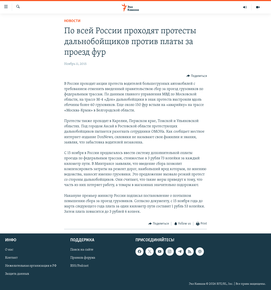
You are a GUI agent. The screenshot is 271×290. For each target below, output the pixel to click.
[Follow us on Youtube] (160, 251)
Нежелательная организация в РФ (31, 266)
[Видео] (258, 7)
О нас (9, 249)
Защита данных (17, 274)
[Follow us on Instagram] (170, 251)
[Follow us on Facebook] (140, 251)
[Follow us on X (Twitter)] (149, 251)
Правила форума (82, 257)
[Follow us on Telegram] (180, 251)
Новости (72, 21)
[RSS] (190, 251)
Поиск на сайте (81, 249)
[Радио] (245, 7)
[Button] (197, 76)
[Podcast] (200, 251)
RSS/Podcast (79, 266)
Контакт (11, 257)
